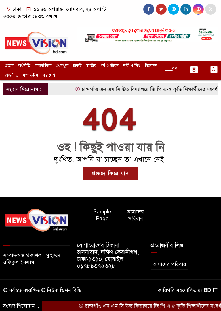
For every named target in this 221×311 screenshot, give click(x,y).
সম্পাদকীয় (30, 75)
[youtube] (198, 9)
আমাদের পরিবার (135, 215)
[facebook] (148, 9)
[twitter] (161, 9)
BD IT (211, 290)
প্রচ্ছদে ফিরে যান (110, 173)
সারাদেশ (49, 75)
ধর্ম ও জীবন (110, 65)
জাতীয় (91, 65)
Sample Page (102, 215)
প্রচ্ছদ (9, 65)
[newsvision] (36, 40)
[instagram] (173, 9)
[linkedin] (185, 9)
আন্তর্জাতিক (43, 65)
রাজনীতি (11, 75)
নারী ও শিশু (131, 65)
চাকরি (77, 65)
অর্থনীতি (24, 65)
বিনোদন (151, 65)
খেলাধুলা (62, 65)
